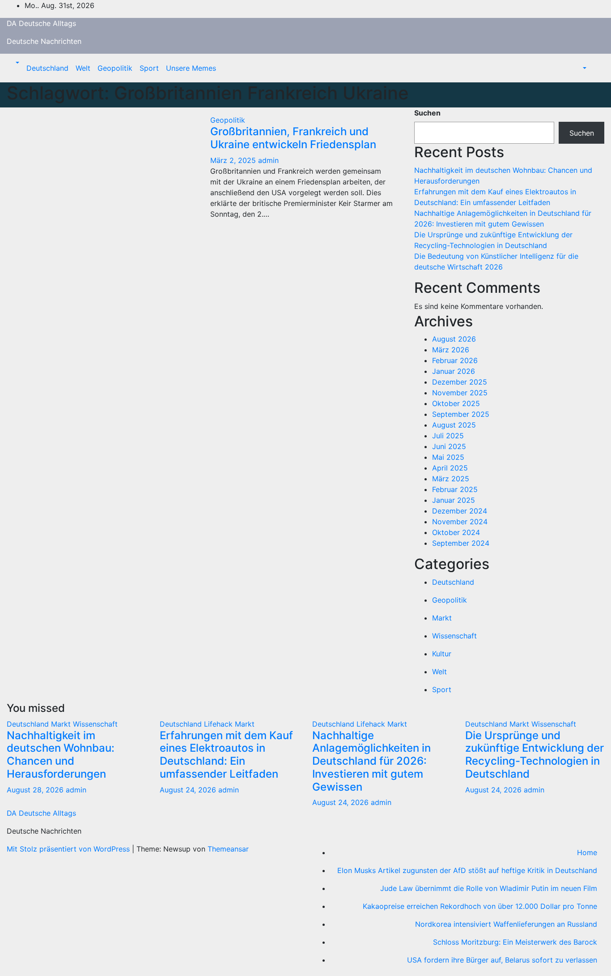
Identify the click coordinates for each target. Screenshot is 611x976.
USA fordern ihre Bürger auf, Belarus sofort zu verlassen (502, 959)
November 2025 (460, 392)
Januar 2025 (453, 500)
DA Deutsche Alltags (41, 23)
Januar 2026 (453, 371)
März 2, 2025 (234, 160)
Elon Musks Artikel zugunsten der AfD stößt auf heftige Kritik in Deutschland (467, 870)
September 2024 (460, 543)
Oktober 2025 (456, 403)
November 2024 (460, 521)
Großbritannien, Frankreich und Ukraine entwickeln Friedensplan (293, 138)
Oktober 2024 (456, 532)
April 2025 (450, 467)
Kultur (441, 653)
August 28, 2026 (36, 789)
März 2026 (450, 349)
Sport (149, 68)
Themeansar (228, 848)
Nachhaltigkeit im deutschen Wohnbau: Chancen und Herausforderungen (61, 754)
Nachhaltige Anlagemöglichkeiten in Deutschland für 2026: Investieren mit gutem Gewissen (371, 761)
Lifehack (219, 723)
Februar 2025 (455, 489)
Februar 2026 (455, 360)
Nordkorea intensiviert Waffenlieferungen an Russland (506, 924)
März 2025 (450, 478)
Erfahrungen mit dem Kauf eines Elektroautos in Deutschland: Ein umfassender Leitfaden (226, 754)
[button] (16, 62)
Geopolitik (115, 68)
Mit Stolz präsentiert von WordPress (69, 848)
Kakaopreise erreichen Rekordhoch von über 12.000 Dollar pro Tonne (480, 906)
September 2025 (460, 414)
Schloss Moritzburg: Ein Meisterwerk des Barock (515, 941)
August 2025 (454, 424)
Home (587, 852)
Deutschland (47, 68)
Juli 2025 (448, 435)
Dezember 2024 (459, 510)
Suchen (427, 112)
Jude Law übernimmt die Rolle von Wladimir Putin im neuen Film (488, 888)
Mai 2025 (448, 457)
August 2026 (454, 338)
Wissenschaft (454, 635)
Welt (83, 68)
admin (268, 160)
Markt (442, 617)
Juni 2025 (449, 446)
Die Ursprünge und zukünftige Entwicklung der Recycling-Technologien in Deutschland (534, 754)
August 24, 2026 (189, 789)
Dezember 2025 (459, 381)
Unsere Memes (191, 68)
